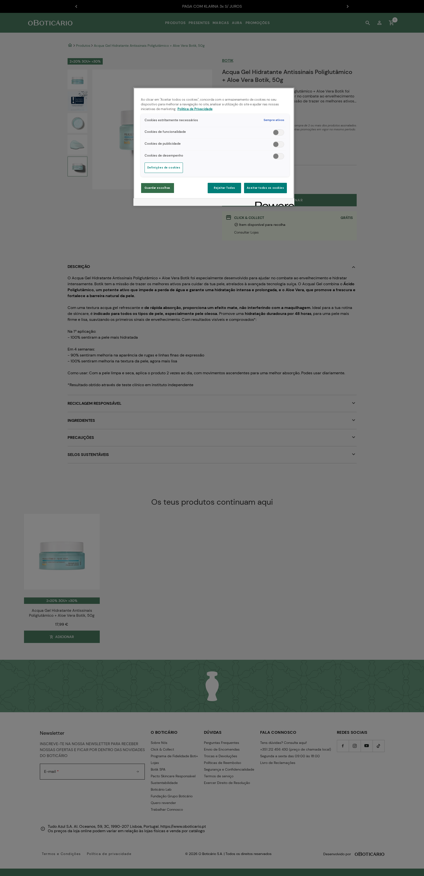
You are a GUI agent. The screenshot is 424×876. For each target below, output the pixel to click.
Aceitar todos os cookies (265, 188)
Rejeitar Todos (224, 188)
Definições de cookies (163, 167)
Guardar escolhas (157, 188)
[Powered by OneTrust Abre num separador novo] (273, 203)
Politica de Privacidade (195, 109)
